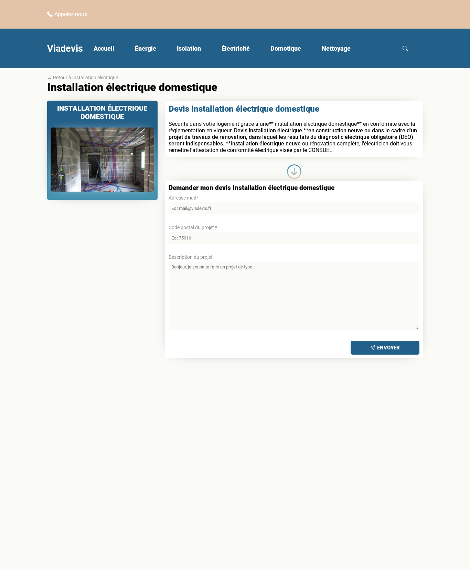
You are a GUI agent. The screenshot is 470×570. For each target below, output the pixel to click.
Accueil (104, 48)
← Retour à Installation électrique (82, 77)
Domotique (285, 48)
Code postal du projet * (193, 227)
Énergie (145, 48)
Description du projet (191, 257)
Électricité (236, 48)
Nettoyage (336, 48)
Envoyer (388, 348)
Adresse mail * (184, 198)
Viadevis (65, 48)
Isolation (189, 48)
